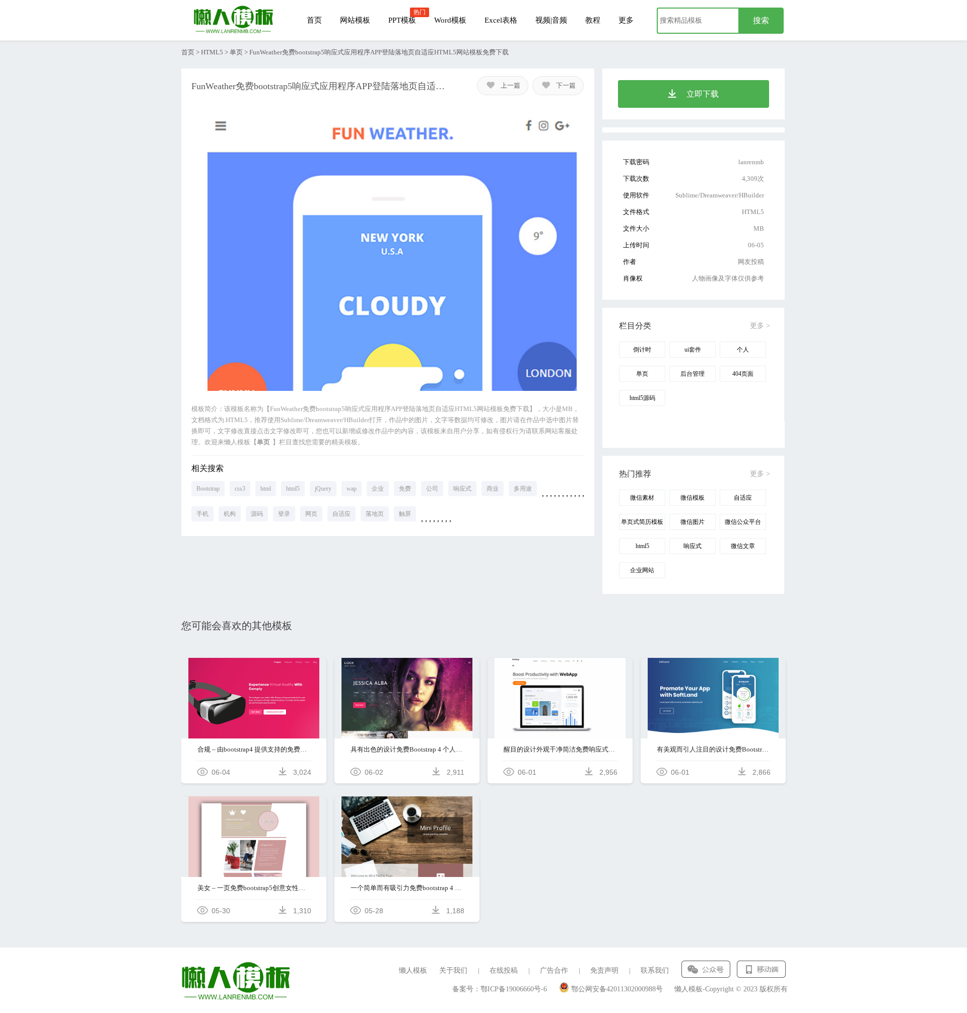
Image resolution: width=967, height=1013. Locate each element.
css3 (240, 488)
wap (352, 488)
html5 (293, 488)
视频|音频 (551, 20)
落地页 (375, 513)
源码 (257, 513)
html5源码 (642, 397)
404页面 (742, 373)
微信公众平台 (743, 521)
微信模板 (692, 497)
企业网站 (642, 570)
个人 (743, 349)
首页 (314, 20)
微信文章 (743, 546)
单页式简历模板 (642, 521)
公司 (432, 488)
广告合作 (554, 970)
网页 (311, 513)
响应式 (462, 488)
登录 (284, 513)
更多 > (760, 325)
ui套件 (692, 349)
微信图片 (692, 521)
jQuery (323, 488)
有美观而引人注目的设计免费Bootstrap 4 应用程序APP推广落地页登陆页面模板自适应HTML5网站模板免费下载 (713, 749)
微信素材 (642, 497)
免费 (405, 488)
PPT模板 (402, 20)
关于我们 (453, 970)
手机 (202, 513)
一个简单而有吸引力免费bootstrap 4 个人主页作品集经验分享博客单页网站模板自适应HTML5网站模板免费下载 (407, 888)
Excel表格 (501, 20)
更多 (626, 20)
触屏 (405, 513)
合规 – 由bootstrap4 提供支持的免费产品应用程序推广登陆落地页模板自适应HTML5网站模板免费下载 (254, 749)
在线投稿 (504, 970)
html (265, 488)
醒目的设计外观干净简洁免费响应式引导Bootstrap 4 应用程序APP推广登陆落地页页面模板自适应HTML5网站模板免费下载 (560, 749)
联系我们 (655, 970)
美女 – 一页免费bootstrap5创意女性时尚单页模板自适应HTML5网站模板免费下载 (254, 888)
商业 (493, 488)
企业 (378, 488)
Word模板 (450, 20)
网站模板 (355, 20)
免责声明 (604, 970)
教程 (592, 20)
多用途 (523, 488)
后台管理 (692, 373)
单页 (236, 52)
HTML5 (212, 52)
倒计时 (642, 349)
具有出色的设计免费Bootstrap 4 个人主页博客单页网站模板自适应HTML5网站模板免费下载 (407, 749)
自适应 (341, 513)
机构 (230, 513)
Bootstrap (208, 488)
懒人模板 (413, 970)
